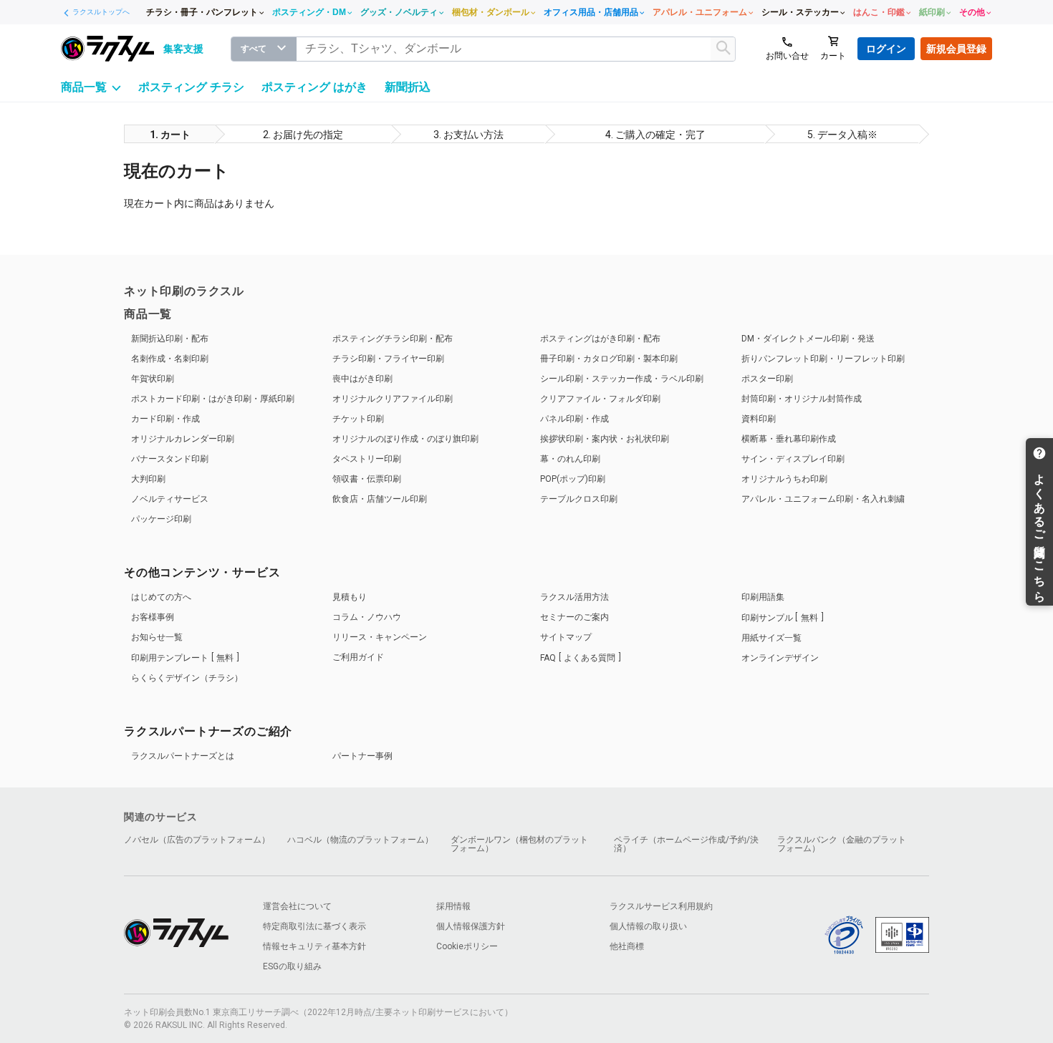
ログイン (886, 48)
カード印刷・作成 (165, 419)
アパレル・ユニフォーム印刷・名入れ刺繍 (823, 499)
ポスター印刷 (767, 379)
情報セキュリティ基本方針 (314, 946)
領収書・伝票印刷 (366, 479)
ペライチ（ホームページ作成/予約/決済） (686, 844)
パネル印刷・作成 (574, 419)
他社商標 (627, 946)
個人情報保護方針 (470, 926)
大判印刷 (148, 479)
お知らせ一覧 (157, 637)
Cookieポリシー (467, 946)
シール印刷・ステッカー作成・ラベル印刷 (621, 379)
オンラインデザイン (780, 658)
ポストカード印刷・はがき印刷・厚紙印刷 (212, 399)
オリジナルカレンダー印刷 (182, 439)
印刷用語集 (762, 597)
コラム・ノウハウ (366, 617)
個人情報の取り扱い (648, 926)
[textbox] (516, 49)
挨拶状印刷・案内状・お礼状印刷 (604, 439)
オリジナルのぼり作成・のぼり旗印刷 (405, 439)
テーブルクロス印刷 (578, 499)
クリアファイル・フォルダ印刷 (600, 399)
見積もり (349, 597)
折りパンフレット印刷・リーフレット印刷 (823, 359)
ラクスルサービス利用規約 (661, 906)
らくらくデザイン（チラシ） (187, 678)
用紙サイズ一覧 (771, 638)
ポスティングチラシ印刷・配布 (392, 339)
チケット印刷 (358, 419)
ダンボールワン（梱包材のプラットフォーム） (519, 844)
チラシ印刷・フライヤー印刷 (388, 359)
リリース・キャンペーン (379, 637)
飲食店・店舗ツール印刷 (379, 499)
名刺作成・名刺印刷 (169, 359)
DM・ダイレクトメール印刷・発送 (808, 339)
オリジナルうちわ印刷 (784, 479)
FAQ (577, 658)
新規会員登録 (956, 48)
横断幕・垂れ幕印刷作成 (788, 439)
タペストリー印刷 (366, 459)
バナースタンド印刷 (169, 459)
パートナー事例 (362, 756)
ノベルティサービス (169, 499)
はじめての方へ (161, 597)
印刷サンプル (779, 618)
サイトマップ (566, 637)
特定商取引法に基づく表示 (314, 926)
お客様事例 (152, 617)
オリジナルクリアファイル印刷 (392, 399)
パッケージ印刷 (161, 519)
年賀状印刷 (152, 379)
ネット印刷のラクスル (184, 291)
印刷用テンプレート (182, 658)
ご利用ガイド (358, 657)
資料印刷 (758, 419)
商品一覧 (148, 314)
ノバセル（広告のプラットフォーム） (197, 839)
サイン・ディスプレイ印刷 (793, 459)
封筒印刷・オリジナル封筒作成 (801, 399)
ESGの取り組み (292, 966)
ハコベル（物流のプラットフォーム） (360, 839)
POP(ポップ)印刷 (572, 479)
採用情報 (453, 906)
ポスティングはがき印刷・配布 (600, 339)
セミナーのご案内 (574, 617)
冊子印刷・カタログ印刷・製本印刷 (609, 359)
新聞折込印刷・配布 (169, 339)
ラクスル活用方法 (574, 597)
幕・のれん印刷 (570, 459)
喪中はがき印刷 (362, 379)
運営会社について (297, 906)
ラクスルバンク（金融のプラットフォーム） (841, 844)
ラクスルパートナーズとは (182, 756)
